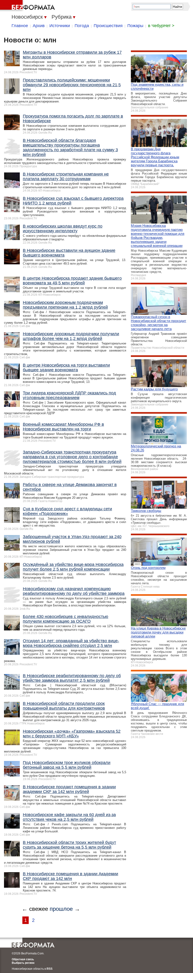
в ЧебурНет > (161, 25)
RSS (49, 968)
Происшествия (108, 25)
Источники (59, 25)
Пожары (135, 25)
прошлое (61, 909)
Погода (82, 25)
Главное (20, 25)
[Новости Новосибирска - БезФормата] (28, 6)
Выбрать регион (23, 963)
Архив (39, 25)
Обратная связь (23, 959)
